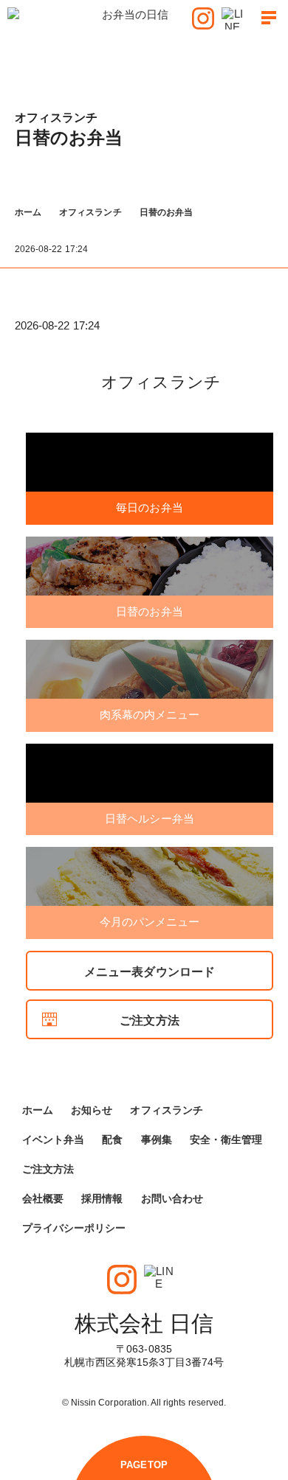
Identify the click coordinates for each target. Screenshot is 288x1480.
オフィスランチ (90, 212)
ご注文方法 (149, 1020)
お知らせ (91, 1110)
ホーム (28, 212)
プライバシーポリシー (74, 1228)
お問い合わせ (172, 1198)
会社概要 (43, 1198)
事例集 (156, 1139)
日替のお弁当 (166, 212)
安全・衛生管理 (226, 1139)
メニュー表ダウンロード (149, 972)
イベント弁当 (53, 1139)
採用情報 (102, 1198)
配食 (112, 1139)
